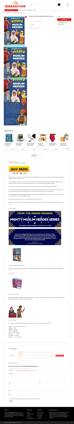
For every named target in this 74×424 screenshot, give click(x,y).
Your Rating (11, 370)
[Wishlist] (67, 4)
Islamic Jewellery (40, 412)
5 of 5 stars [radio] (34, 370)
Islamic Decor (39, 416)
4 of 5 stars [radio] (30, 370)
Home (20, 10)
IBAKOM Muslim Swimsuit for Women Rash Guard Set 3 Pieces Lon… (8, 145)
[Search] (59, 5)
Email (10, 394)
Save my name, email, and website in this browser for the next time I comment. (25, 398)
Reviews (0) (40, 155)
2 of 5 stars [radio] (20, 370)
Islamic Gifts (39, 418)
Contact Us (29, 10)
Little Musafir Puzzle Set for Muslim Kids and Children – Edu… (63, 145)
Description (34, 155)
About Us (24, 10)
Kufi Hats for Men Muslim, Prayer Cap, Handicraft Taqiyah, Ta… (30, 145)
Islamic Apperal (40, 413)
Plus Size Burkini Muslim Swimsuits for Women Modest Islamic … (53, 145)
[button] (2, 15)
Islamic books (39, 21)
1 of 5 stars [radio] (16, 370)
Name (10, 390)
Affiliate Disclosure (30, 413)
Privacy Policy (29, 416)
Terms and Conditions (31, 418)
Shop (34, 10)
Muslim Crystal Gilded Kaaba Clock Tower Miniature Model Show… (19, 145)
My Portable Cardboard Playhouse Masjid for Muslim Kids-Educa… (41, 145)
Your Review (11, 373)
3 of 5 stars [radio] (25, 370)
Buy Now (64, 19)
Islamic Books (39, 415)
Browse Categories (10, 10)
